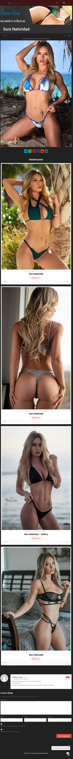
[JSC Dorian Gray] (13, 3)
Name (2, 717)
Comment (3, 700)
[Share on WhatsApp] (30, 151)
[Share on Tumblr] (38, 151)
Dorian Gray (35, 38)
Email (26, 717)
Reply (67, 677)
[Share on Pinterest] (34, 151)
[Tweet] (25, 151)
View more (36, 278)
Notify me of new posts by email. (10, 731)
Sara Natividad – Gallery (36, 534)
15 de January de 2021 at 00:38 (20, 679)
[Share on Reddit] (42, 151)
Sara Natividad (36, 274)
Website (50, 717)
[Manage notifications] (68, 754)
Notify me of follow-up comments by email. (13, 726)
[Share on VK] (46, 151)
